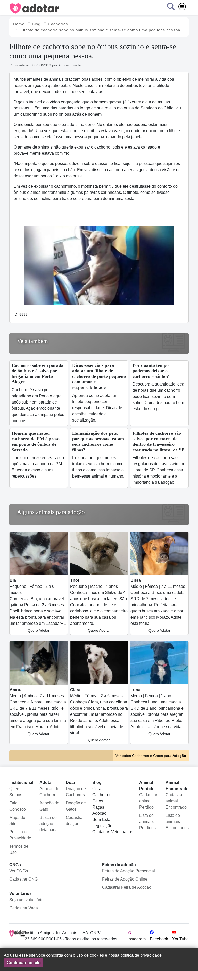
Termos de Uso (18, 849)
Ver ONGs (18, 871)
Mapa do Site (17, 820)
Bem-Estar (102, 819)
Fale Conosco (17, 806)
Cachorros (101, 795)
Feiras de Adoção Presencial (128, 871)
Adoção (99, 813)
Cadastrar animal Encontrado (176, 801)
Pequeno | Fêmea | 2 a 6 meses (38, 605)
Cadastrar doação (75, 820)
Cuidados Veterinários (112, 832)
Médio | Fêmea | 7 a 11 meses (157, 605)
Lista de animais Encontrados (177, 821)
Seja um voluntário (26, 899)
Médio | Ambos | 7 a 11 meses (38, 712)
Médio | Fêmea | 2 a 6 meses (99, 715)
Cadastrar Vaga (23, 908)
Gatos (97, 801)
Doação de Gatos (76, 806)
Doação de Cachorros (76, 791)
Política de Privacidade (20, 835)
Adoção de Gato (49, 806)
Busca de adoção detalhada (48, 823)
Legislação (102, 825)
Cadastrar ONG (23, 879)
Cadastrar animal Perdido (148, 801)
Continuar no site (23, 962)
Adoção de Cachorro (49, 791)
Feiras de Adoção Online (124, 879)
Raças (98, 807)
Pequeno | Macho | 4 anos (99, 605)
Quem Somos (15, 791)
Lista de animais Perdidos (147, 821)
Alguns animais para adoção (51, 512)
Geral (97, 788)
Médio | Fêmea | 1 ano (157, 712)
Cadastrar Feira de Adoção (126, 887)
